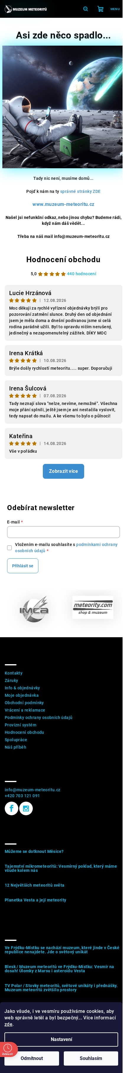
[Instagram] (26, 808)
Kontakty (13, 673)
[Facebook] (11, 808)
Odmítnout (32, 1058)
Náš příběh (15, 747)
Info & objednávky (22, 688)
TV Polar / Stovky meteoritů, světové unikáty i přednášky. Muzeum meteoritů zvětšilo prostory (61, 988)
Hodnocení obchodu (63, 259)
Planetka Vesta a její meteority (35, 900)
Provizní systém (20, 725)
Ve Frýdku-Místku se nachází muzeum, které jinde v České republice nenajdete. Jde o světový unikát (62, 950)
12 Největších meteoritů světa (35, 885)
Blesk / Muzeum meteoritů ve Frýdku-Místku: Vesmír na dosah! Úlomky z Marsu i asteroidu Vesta (59, 969)
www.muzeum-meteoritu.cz (63, 204)
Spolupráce (16, 739)
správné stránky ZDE (80, 191)
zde (8, 1024)
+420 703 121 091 (22, 795)
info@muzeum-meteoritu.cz (33, 789)
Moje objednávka (22, 695)
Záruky (11, 680)
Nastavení (61, 1039)
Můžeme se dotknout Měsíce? (34, 851)
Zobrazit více (63, 471)
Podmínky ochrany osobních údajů (38, 717)
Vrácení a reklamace (25, 710)
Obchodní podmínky (24, 702)
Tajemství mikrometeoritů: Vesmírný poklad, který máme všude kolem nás (61, 868)
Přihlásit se (22, 565)
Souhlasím (91, 1058)
